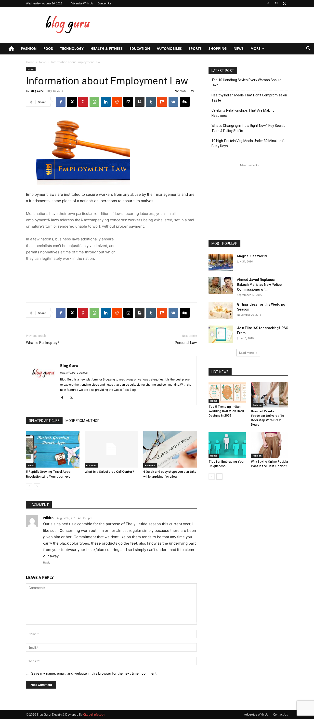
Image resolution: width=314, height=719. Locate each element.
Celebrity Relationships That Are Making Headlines (243, 113)
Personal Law (186, 342)
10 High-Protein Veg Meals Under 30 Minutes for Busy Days (249, 143)
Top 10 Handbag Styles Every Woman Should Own (246, 82)
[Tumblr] (151, 102)
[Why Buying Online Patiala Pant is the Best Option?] (269, 445)
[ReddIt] (117, 102)
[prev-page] (29, 486)
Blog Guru (36, 90)
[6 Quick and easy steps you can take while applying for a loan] (170, 449)
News (239, 48)
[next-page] (37, 486)
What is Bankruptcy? (42, 342)
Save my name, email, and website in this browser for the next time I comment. (94, 673)
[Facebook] (268, 3)
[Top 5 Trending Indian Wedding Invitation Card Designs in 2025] (227, 392)
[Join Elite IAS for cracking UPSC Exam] (221, 334)
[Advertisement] (198, 25)
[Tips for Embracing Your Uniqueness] (227, 445)
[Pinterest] (276, 3)
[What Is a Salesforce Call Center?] (111, 449)
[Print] (139, 102)
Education (140, 48)
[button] (308, 49)
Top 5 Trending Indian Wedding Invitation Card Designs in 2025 (226, 411)
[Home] (11, 48)
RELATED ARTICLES (44, 421)
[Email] (128, 102)
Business (91, 465)
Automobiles (169, 48)
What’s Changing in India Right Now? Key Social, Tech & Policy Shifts (248, 128)
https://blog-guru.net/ (74, 372)
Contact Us (104, 3)
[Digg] (185, 102)
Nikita (48, 517)
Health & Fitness (107, 48)
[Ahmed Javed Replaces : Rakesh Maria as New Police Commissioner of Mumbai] (221, 285)
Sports (195, 48)
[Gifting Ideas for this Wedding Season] (221, 310)
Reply (46, 562)
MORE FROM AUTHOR (82, 421)
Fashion (29, 48)
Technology (72, 48)
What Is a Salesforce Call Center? (109, 471)
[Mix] (162, 102)
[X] (284, 3)
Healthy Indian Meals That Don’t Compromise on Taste (249, 97)
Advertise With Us (82, 3)
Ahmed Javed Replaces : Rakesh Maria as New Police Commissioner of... (259, 284)
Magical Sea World (252, 256)
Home (30, 62)
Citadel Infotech (94, 714)
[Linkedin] (106, 102)
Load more (246, 353)
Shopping (218, 48)
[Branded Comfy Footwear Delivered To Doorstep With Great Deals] (269, 394)
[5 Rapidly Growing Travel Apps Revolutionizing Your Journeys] (52, 449)
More (255, 48)
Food (48, 48)
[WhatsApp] (94, 102)
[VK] (173, 102)
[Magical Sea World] (221, 262)
